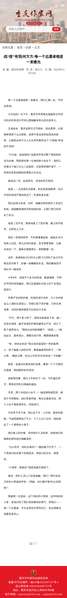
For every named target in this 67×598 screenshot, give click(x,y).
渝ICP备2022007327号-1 (44, 582)
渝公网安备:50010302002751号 (33, 586)
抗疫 (28, 47)
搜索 (56, 29)
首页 (20, 47)
